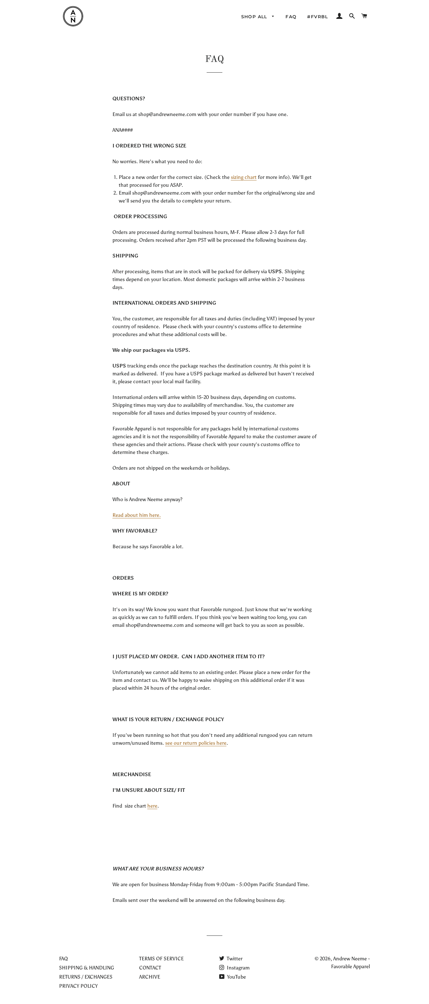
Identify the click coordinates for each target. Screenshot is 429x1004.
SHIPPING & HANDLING (86, 968)
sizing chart (244, 177)
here (152, 806)
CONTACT (150, 968)
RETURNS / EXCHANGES (85, 977)
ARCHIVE (149, 977)
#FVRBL (317, 16)
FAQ (290, 16)
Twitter (233, 959)
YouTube (236, 977)
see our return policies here (195, 743)
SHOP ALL (255, 16)
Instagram (237, 968)
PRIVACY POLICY (78, 986)
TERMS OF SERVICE (161, 959)
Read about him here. (136, 515)
